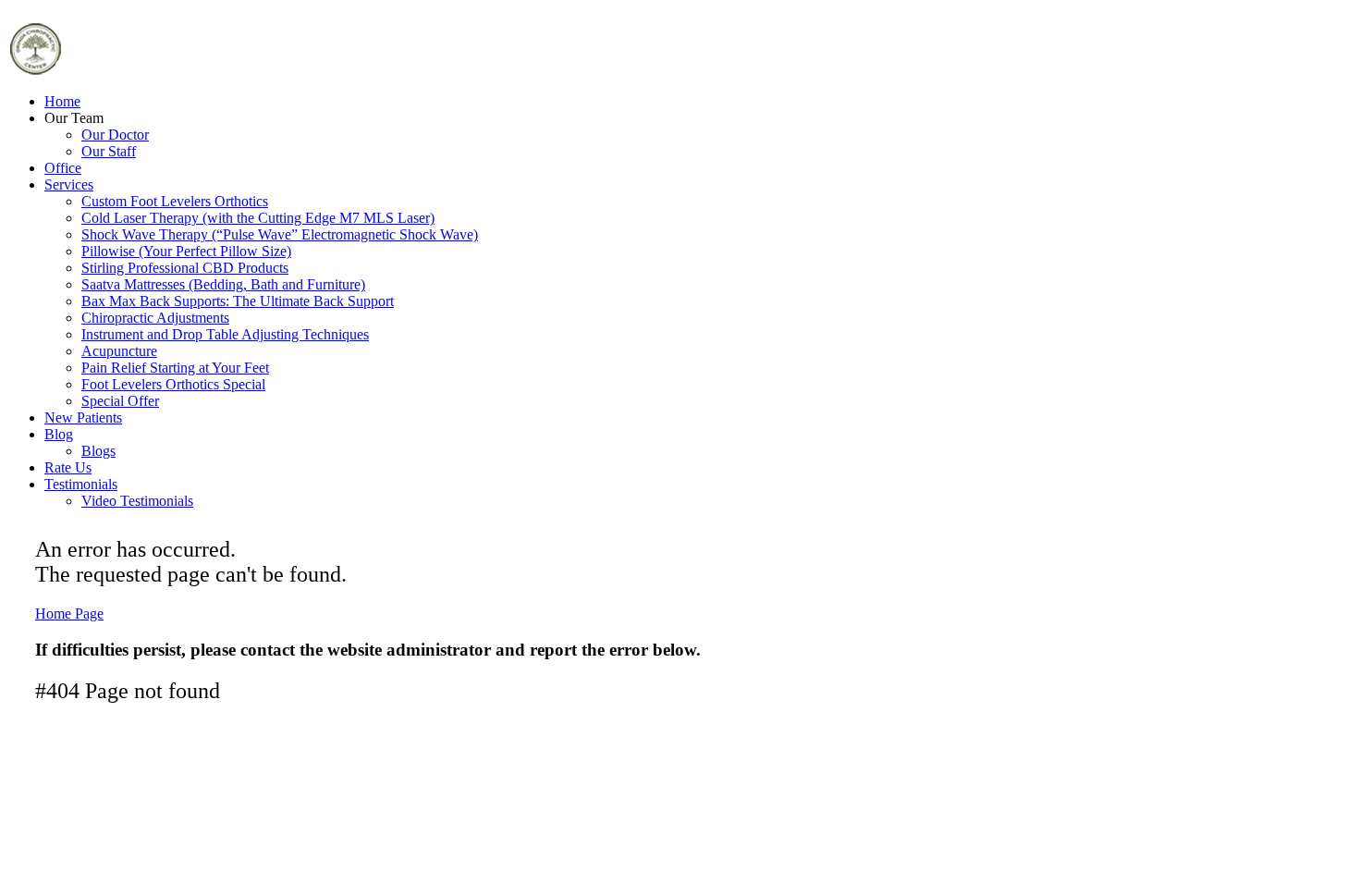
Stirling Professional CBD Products (184, 268)
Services (68, 184)
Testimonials (80, 484)
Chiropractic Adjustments (155, 317)
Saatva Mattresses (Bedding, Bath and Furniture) (223, 284)
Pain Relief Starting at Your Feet (175, 367)
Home (62, 101)
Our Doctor (115, 134)
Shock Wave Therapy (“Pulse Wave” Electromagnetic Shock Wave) (279, 234)
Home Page (69, 613)
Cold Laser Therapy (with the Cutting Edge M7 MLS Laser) (258, 218)
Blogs (98, 451)
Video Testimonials (137, 501)
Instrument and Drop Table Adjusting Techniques (225, 334)
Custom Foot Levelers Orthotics (174, 201)
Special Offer (120, 401)
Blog (58, 434)
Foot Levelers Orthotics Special (173, 384)
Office (62, 168)
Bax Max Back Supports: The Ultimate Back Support (237, 301)
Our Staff (108, 151)
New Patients (83, 417)
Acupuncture (119, 351)
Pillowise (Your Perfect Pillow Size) (186, 251)
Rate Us (68, 467)
